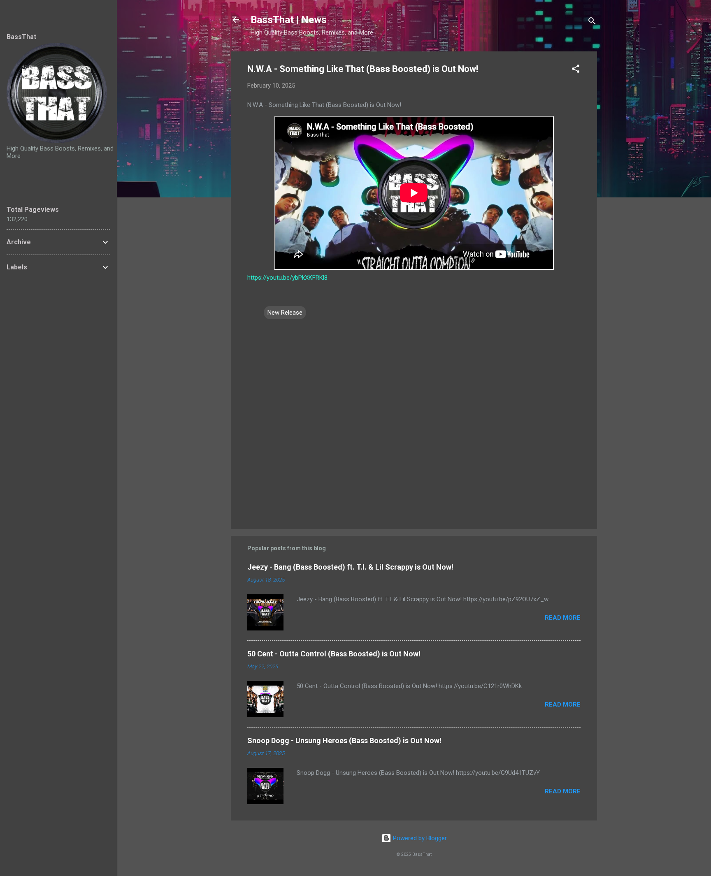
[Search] (592, 22)
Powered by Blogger (419, 838)
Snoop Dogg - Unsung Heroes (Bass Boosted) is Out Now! (344, 740)
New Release (284, 312)
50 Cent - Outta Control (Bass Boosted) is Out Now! (334, 653)
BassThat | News (289, 19)
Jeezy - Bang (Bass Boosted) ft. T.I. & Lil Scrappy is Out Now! (350, 567)
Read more (563, 617)
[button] (576, 70)
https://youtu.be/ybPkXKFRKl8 (287, 277)
